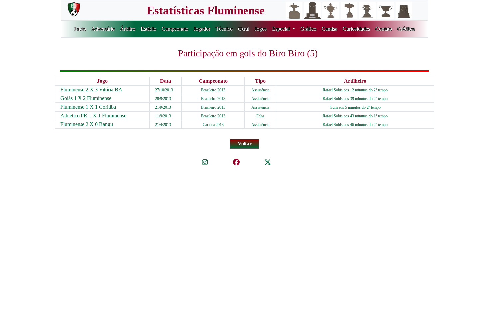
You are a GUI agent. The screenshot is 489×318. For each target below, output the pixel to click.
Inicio (80, 29)
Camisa (329, 29)
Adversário (103, 29)
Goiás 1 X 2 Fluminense (85, 98)
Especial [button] (281, 29)
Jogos (261, 29)
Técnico (224, 29)
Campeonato (175, 29)
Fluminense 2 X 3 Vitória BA (91, 89)
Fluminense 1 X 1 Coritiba (88, 107)
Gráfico (308, 29)
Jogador (202, 29)
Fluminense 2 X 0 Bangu (86, 124)
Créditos (406, 29)
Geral (243, 29)
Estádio (148, 29)
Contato (383, 29)
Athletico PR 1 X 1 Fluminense (93, 115)
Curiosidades (356, 29)
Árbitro (127, 29)
